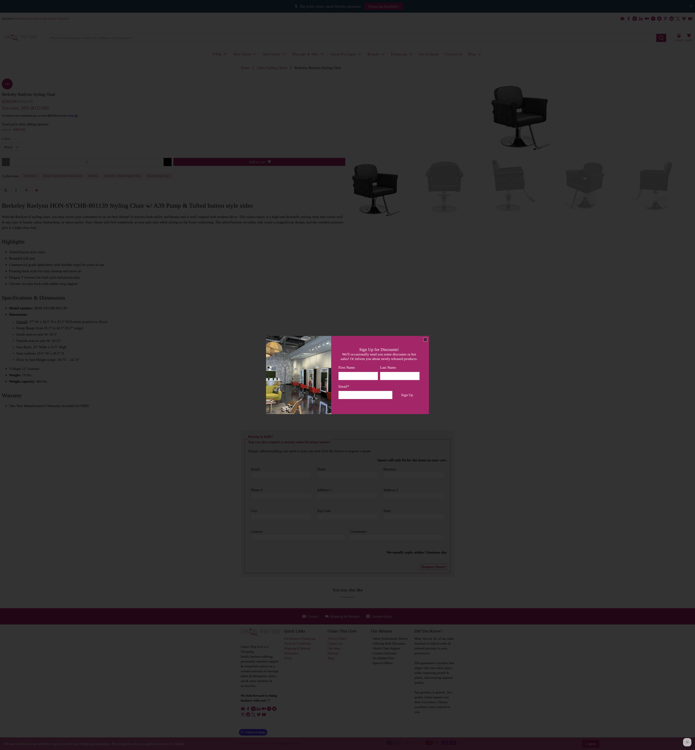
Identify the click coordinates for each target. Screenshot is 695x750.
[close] (425, 339)
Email (343, 386)
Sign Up (407, 395)
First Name (346, 367)
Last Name (388, 367)
